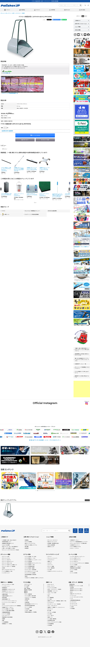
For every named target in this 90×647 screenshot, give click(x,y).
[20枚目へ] (54, 490)
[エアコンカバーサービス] (32, 429)
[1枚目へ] (35, 490)
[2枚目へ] (36, 490)
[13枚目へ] (47, 490)
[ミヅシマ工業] (60, 436)
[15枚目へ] (49, 490)
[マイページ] (88, 5)
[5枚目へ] (39, 490)
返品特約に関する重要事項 (7, 131)
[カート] (85, 5)
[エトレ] (79, 429)
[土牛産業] (14, 433)
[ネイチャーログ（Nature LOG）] (70, 433)
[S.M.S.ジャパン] (51, 429)
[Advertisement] (82, 389)
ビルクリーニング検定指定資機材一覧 (10, 93)
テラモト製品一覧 (6, 73)
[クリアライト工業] (79, 433)
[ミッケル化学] (51, 436)
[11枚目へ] (45, 490)
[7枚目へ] (41, 490)
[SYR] (69, 429)
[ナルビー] (23, 433)
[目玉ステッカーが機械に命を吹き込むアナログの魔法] (63, 480)
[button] (7, 10)
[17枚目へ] (51, 490)
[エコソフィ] (41, 429)
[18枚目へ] (52, 490)
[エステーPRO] (60, 429)
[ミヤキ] (69, 436)
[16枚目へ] (50, 490)
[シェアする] (44, 19)
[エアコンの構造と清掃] (9, 480)
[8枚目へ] (42, 490)
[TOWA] (4, 433)
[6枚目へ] (40, 490)
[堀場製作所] (23, 436)
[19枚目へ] (53, 490)
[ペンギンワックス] (13, 436)
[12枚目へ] (46, 490)
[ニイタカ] (32, 433)
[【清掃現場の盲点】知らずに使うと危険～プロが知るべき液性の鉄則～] (45, 480)
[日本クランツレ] (42, 433)
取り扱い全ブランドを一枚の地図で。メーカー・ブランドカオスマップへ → (45, 440)
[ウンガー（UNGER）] (23, 429)
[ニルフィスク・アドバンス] (60, 433)
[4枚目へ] (38, 490)
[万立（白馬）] (41, 436)
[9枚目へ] (43, 490)
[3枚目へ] (37, 490)
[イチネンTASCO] (13, 429)
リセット (87, 500)
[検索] (80, 5)
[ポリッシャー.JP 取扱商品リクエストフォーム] (27, 480)
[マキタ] (32, 436)
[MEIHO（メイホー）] (79, 436)
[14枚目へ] (48, 490)
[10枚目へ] (44, 490)
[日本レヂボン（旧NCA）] (51, 433)
